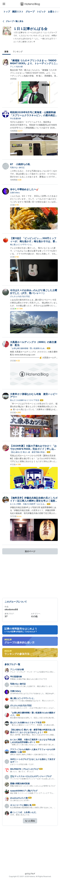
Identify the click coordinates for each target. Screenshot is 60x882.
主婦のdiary (15, 192)
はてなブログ (30, 874)
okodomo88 (11, 609)
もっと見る (30, 820)
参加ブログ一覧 (12, 664)
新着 (6, 51)
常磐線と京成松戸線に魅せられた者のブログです (28, 679)
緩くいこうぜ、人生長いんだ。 (24, 812)
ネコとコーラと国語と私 (21, 805)
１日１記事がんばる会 (30, 29)
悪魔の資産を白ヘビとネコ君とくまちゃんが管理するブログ (32, 786)
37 (6, 616)
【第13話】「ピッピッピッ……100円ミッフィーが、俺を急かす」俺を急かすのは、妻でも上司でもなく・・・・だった (33, 241)
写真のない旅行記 (17, 167)
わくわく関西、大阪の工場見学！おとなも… (28, 504)
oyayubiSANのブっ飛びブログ (24, 790)
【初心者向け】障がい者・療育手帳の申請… (28, 452)
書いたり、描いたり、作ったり (22, 771)
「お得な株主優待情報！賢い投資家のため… (28, 348)
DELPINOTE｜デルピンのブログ (24, 769)
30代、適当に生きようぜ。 (20, 815)
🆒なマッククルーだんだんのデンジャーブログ (31, 776)
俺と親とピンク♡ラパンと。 (22, 244)
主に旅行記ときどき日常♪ (19, 800)
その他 (34, 616)
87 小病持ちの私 (20, 164)
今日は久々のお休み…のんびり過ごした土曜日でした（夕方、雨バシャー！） (33, 292)
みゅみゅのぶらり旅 (19, 798)
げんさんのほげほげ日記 (20, 296)
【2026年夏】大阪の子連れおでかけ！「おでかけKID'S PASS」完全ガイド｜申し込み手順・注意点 (33, 448)
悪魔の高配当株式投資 (20, 783)
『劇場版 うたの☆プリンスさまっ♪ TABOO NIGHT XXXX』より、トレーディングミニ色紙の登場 (33, 63)
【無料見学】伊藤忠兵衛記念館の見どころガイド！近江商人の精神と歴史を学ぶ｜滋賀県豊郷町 (33, 500)
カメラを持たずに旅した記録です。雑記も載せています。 (32, 686)
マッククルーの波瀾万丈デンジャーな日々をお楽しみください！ (34, 779)
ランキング (18, 51)
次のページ (30, 551)
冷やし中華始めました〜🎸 (24, 189)
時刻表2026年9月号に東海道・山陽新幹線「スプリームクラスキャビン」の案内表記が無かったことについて (33, 115)
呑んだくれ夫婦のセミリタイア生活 (24, 400)
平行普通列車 (15, 118)
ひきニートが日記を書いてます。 (22, 764)
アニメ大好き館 (16, 66)
